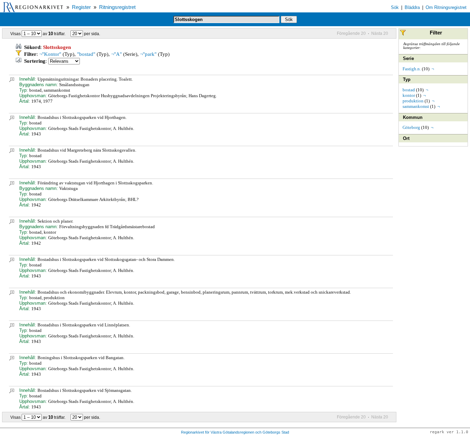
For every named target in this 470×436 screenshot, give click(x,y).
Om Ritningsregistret (446, 7)
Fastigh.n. (412, 68)
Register (81, 7)
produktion (413, 100)
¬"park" (148, 54)
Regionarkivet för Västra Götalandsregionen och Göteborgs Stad (235, 432)
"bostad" (86, 54)
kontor (409, 95)
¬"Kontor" (50, 54)
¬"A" (116, 54)
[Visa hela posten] (11, 80)
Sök (395, 7)
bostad (409, 89)
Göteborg (411, 127)
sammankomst (416, 106)
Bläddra (412, 7)
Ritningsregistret (117, 7)
